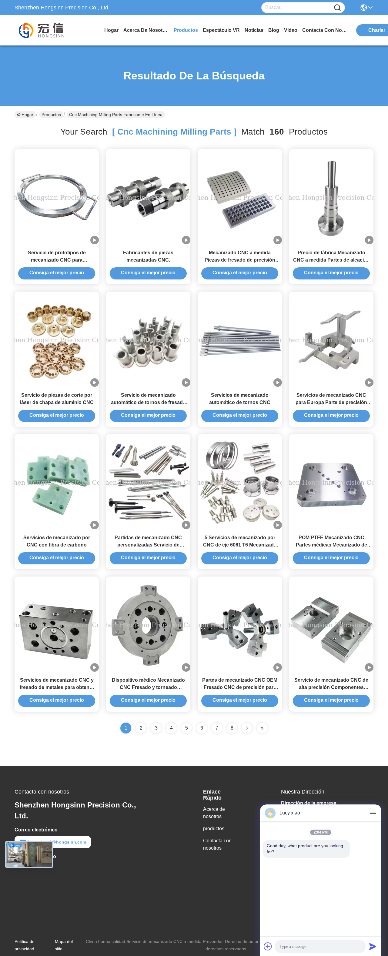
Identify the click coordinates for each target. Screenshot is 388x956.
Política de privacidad (25, 945)
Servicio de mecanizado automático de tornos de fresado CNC (148, 402)
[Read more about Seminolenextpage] (247, 728)
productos (186, 30)
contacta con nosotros (325, 30)
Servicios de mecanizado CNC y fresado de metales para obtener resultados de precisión (57, 687)
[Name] (337, 8)
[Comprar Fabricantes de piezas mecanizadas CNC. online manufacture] (148, 197)
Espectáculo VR (221, 30)
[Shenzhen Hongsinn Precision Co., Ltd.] (48, 30)
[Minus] (372, 813)
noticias (254, 30)
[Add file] (268, 946)
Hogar (111, 30)
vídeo (290, 30)
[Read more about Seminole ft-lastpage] (262, 728)
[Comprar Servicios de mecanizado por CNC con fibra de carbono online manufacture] (57, 482)
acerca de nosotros (146, 30)
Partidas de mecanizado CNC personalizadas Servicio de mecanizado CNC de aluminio (148, 545)
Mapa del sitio (64, 945)
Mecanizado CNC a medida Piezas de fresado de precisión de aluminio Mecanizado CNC (240, 260)
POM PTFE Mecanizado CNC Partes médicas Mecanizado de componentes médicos (331, 545)
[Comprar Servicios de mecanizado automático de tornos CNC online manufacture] (240, 339)
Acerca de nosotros (214, 813)
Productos (51, 114)
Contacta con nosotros (217, 844)
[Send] (373, 946)
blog (273, 30)
